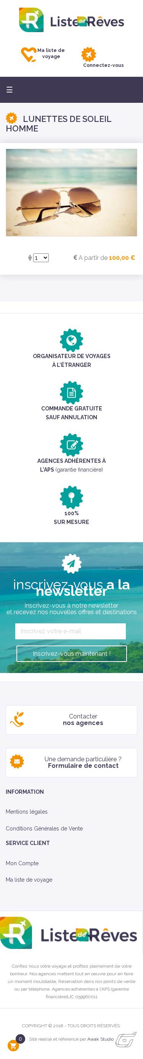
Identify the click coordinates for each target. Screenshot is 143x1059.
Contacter (83, 720)
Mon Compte (22, 863)
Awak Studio (100, 1039)
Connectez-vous (103, 65)
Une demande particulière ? (83, 763)
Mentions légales (27, 812)
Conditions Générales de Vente (44, 828)
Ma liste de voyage (29, 880)
